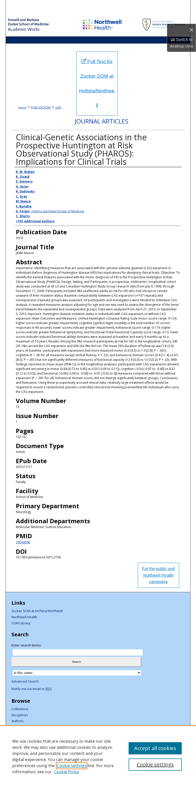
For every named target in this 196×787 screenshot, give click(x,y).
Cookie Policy (66, 772)
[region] (98, 756)
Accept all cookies (155, 748)
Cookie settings (72, 765)
